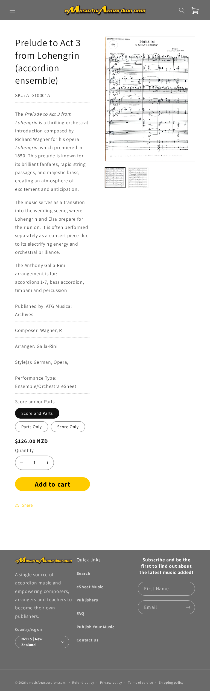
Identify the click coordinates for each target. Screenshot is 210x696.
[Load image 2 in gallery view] (138, 177)
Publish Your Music (96, 626)
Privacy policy (111, 682)
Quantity (24, 450)
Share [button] (27, 505)
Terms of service (140, 682)
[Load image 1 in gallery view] (115, 177)
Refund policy (83, 682)
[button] (12, 10)
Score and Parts (37, 413)
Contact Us (88, 640)
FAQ (80, 613)
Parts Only (31, 426)
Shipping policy (171, 682)
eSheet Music (90, 586)
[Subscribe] (188, 607)
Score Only (68, 426)
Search (84, 573)
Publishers (87, 600)
